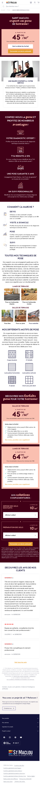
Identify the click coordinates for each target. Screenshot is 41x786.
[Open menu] (2, 2)
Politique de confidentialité (25, 779)
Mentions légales (31, 776)
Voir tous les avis (20, 662)
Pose (8, 10)
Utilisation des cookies (20, 781)
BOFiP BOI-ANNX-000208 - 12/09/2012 (24, 676)
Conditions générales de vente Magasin (12, 768)
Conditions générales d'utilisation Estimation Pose (14, 776)
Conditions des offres (19, 765)
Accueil (3, 10)
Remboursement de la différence (10, 779)
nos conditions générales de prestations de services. (20, 679)
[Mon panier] (38, 2)
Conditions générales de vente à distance (12, 771)
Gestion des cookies (7, 781)
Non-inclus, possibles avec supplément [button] (17, 440)
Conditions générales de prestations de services (14, 773)
